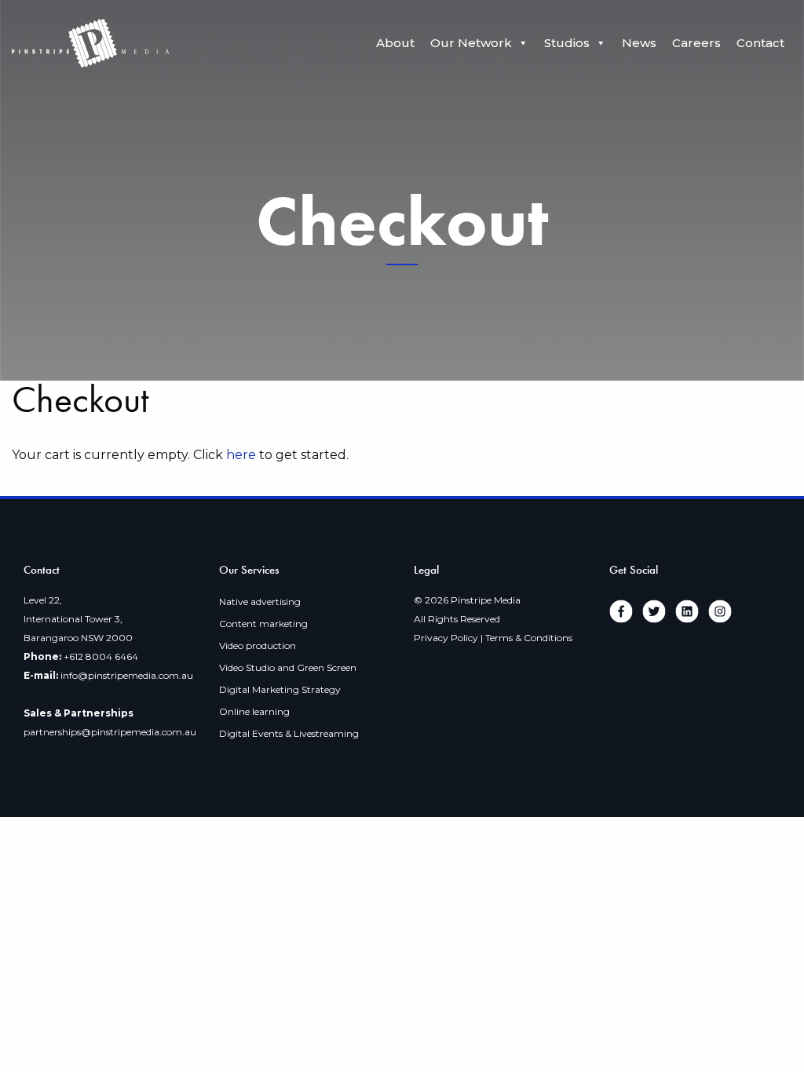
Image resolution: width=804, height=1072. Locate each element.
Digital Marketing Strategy (280, 689)
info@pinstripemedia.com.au (126, 675)
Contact (760, 42)
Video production (257, 645)
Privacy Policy (446, 638)
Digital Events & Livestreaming (289, 733)
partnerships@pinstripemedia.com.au (110, 732)
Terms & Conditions (528, 638)
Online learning (254, 711)
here (241, 454)
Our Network (471, 42)
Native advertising (260, 601)
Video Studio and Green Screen (287, 667)
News (639, 42)
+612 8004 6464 (101, 656)
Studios (567, 42)
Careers (696, 42)
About (395, 42)
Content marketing (263, 623)
